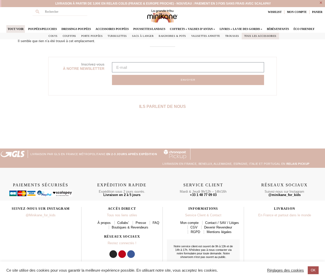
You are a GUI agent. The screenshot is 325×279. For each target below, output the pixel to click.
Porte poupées (92, 36)
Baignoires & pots (172, 36)
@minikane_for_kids (284, 194)
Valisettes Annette (205, 36)
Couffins (69, 36)
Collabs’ (123, 223)
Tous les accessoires (260, 36)
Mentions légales (219, 232)
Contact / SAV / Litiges (222, 223)
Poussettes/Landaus (149, 28)
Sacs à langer (143, 36)
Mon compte (189, 223)
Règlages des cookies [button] (285, 270)
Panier (317, 11)
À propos (104, 223)
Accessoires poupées (112, 28)
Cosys (53, 36)
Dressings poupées (76, 28)
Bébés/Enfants (278, 28)
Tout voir (16, 28)
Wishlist (275, 11)
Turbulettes (117, 36)
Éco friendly (304, 28)
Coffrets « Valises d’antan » (192, 28)
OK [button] (313, 270)
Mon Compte (297, 11)
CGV (194, 227)
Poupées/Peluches (42, 28)
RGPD (195, 232)
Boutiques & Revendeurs (130, 227)
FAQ (156, 223)
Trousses (232, 36)
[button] (5, 130)
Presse (141, 223)
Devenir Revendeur (218, 227)
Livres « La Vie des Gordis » (241, 28)
